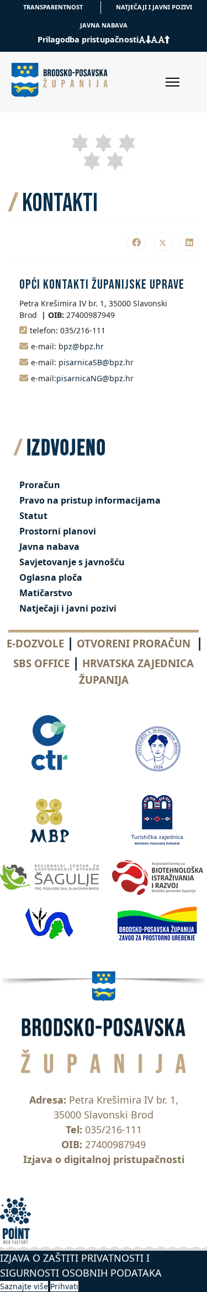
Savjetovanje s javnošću (72, 562)
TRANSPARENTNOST (53, 7)
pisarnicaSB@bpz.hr (96, 362)
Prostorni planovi (57, 531)
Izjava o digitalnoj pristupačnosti (103, 1159)
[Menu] (172, 82)
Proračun (39, 485)
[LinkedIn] (189, 242)
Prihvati (64, 1286)
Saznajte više (24, 1286)
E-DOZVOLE (35, 643)
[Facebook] (136, 242)
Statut (33, 516)
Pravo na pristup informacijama (90, 500)
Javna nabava (49, 546)
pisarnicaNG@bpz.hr (95, 378)
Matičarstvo (45, 593)
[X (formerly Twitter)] (162, 242)
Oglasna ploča (50, 577)
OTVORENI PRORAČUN (133, 643)
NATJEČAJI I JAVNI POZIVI (154, 7)
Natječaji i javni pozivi (67, 608)
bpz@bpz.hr (81, 346)
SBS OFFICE (41, 663)
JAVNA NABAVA (104, 25)
